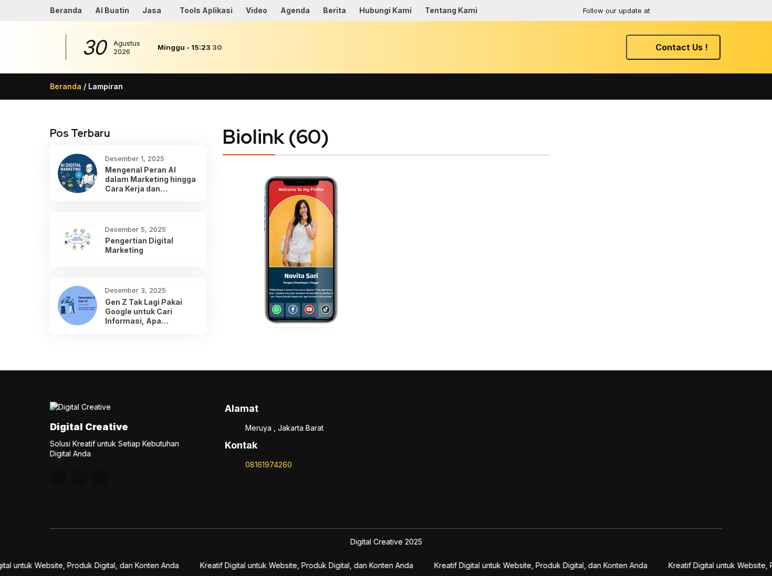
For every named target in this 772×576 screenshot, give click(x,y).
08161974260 (268, 464)
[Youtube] (693, 10)
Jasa (151, 10)
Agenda (295, 10)
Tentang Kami (451, 10)
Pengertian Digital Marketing (139, 245)
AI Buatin (112, 10)
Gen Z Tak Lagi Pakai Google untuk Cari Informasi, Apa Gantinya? (143, 311)
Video (256, 10)
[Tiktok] (713, 10)
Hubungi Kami (385, 10)
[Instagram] (672, 10)
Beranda (66, 10)
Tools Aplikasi (206, 10)
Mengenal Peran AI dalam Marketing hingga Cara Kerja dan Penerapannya (150, 179)
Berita (334, 10)
